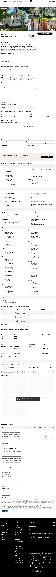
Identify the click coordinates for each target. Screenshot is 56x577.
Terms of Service (50, 533)
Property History (26, 4)
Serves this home (35, 364)
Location (14, 4)
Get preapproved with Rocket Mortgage (45, 35)
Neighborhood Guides (19, 550)
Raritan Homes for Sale (6, 472)
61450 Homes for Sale (5, 490)
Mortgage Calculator (19, 541)
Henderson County (13, 79)
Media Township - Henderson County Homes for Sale (11, 462)
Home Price (3, 145)
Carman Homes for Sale (6, 478)
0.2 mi (51, 367)
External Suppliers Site (19, 560)
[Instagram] (54, 522)
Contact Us (3, 536)
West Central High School (12, 369)
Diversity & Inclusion (19, 548)
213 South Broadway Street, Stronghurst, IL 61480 (11, 438)
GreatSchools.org (18, 371)
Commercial (17, 553)
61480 (16, 38)
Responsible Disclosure (46, 534)
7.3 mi (51, 364)
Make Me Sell (17, 536)
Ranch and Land (18, 558)
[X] (54, 527)
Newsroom (3, 539)
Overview (9, 4)
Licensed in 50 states (32, 572)
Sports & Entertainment (19, 555)
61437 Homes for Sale (5, 488)
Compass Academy (18, 543)
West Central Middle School (12, 367)
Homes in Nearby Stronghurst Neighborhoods (12, 451)
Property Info (19, 4)
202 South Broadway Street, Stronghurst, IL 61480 (11, 432)
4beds (2, 36)
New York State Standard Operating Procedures (37, 566)
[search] (31, 1)
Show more (4, 464)
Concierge (17, 525)
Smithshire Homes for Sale (6, 476)
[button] (1, 1)
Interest (30, 139)
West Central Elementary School (13, 364)
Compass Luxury (18, 537)
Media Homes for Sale (6, 474)
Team (2, 527)
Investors (3, 530)
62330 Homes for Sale (6, 486)
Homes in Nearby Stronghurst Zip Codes (11, 484)
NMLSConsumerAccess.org (47, 571)
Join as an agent (4, 532)
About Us (3, 525)
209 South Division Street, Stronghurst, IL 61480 (11, 436)
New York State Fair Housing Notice (35, 565)
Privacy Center (31, 534)
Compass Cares (18, 546)
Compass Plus (17, 544)
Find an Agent (17, 539)
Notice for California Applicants (44, 536)
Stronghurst (17, 85)
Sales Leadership (4, 529)
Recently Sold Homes (19, 562)
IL (6, 85)
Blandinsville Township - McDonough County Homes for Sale (12, 453)
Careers (2, 534)
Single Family (12, 75)
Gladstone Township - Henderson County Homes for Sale (12, 458)
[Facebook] (54, 525)
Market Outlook (18, 532)
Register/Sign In (52, 1)
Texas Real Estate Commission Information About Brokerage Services (40, 562)
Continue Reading (4, 55)
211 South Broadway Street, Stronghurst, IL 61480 (11, 434)
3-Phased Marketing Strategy (20, 530)
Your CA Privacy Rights (44, 537)
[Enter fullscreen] (34, 88)
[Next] (54, 19)
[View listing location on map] (32, 36)
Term (2, 139)
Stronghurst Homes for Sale (6, 470)
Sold (10, 69)
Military (16, 557)
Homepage (3, 85)
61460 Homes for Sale (6, 495)
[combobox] (19, 1)
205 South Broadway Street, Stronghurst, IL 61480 (11, 440)
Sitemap (16, 564)
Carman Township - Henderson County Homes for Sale (11, 456)
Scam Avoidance (38, 534)
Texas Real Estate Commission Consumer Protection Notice (39, 563)
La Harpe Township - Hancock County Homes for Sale (11, 460)
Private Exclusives (18, 527)
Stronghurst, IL (11, 38)
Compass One (18, 534)
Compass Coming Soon (19, 529)
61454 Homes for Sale (5, 492)
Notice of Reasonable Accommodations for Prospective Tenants (39, 567)
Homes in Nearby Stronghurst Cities (10, 467)
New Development (18, 551)
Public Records (33, 4)
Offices (2, 537)
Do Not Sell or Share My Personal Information (37, 533)
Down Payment (31, 145)
